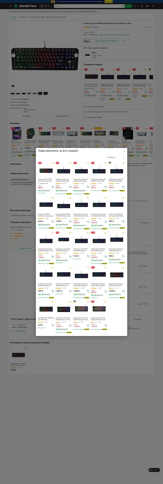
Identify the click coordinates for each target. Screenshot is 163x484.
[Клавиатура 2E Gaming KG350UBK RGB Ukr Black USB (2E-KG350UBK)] (64, 239)
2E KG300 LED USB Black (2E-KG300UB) (46, 318)
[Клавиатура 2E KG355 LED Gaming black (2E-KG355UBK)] (46, 170)
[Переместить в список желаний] (52, 163)
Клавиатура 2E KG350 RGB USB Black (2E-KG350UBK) (62, 285)
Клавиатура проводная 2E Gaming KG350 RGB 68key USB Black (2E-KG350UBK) (116, 215)
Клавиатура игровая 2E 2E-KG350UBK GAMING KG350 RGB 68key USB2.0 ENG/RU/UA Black (81, 215)
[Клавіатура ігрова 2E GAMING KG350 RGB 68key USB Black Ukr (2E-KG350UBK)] (64, 170)
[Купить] (52, 186)
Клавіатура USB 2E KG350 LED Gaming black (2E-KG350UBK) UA (46, 215)
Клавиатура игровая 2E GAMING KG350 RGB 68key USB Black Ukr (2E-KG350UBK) (81, 180)
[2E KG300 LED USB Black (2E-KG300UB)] (46, 308)
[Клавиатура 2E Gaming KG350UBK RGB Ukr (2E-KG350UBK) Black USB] (46, 239)
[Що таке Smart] (69, 194)
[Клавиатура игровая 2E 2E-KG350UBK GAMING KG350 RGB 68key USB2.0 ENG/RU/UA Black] (81, 205)
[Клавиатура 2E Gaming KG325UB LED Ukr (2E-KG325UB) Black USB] (64, 308)
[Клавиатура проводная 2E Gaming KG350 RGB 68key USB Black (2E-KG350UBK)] (117, 205)
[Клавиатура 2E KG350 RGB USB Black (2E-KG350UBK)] (64, 274)
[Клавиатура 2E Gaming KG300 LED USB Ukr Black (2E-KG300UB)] (117, 274)
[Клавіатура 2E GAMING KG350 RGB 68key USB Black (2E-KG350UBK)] (64, 205)
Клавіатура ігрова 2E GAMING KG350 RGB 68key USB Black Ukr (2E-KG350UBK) (64, 180)
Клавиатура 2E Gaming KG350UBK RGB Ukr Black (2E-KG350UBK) (80, 250)
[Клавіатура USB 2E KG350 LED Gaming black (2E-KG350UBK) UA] (46, 205)
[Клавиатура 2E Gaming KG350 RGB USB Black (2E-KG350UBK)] (81, 274)
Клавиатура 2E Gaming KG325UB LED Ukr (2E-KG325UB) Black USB (63, 319)
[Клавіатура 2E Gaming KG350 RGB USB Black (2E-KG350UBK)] (99, 274)
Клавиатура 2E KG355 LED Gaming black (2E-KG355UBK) (45, 180)
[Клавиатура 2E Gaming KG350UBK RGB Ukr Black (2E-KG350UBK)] (81, 239)
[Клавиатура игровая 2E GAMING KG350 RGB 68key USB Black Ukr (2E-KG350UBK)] (81, 170)
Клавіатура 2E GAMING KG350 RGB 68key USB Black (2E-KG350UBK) (63, 215)
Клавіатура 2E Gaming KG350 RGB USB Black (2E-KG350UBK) (98, 285)
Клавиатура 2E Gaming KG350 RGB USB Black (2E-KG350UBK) (80, 285)
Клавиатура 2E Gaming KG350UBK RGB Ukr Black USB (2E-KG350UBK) (63, 250)
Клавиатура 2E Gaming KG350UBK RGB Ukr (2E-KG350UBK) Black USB (46, 250)
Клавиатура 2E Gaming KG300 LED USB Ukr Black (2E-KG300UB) (116, 285)
